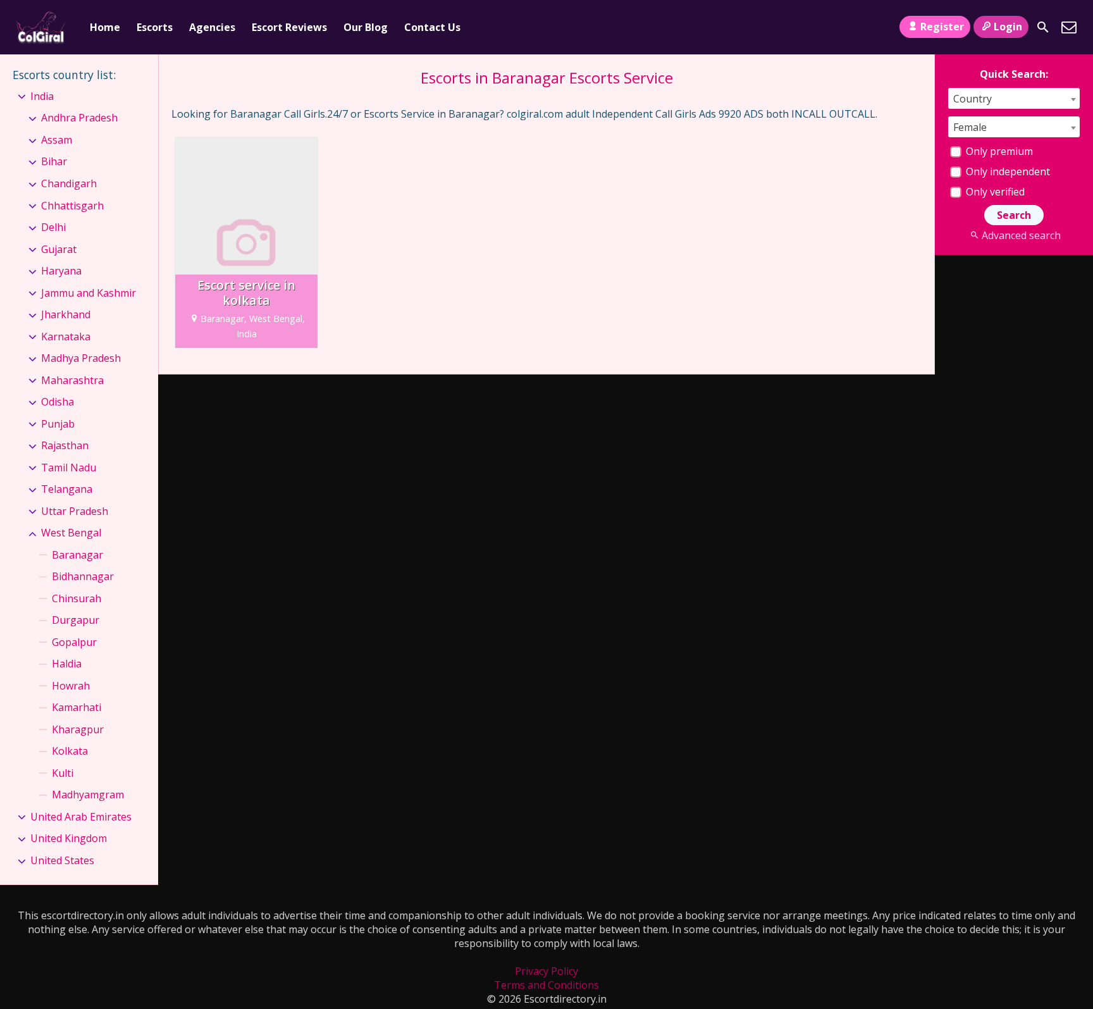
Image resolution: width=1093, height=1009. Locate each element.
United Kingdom (68, 838)
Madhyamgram (88, 795)
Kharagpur (78, 729)
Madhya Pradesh (81, 358)
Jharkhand (65, 314)
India (42, 96)
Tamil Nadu (68, 467)
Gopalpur (74, 642)
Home (105, 27)
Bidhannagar (83, 576)
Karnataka (65, 337)
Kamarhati (76, 707)
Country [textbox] (972, 99)
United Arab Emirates (81, 817)
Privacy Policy (546, 971)
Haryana (61, 271)
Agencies (212, 27)
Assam (56, 140)
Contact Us (432, 27)
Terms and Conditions (546, 985)
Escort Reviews (289, 27)
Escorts (155, 27)
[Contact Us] (1069, 27)
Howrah (71, 686)
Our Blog (365, 27)
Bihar (54, 161)
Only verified (994, 192)
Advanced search (1021, 235)
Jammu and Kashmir (88, 293)
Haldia (67, 664)
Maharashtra (72, 380)
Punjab (58, 424)
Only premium (998, 151)
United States (62, 860)
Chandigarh (69, 183)
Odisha (57, 402)
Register (942, 27)
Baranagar (77, 555)
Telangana (66, 489)
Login (1008, 27)
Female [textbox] (970, 127)
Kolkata (70, 751)
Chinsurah (76, 598)
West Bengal (71, 533)
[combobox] (1014, 98)
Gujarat (59, 249)
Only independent (1006, 171)
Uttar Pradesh (74, 511)
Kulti (62, 773)
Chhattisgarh (72, 206)
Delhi (53, 227)
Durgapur (75, 620)
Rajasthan (65, 445)
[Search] (1043, 27)
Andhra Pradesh (79, 118)
